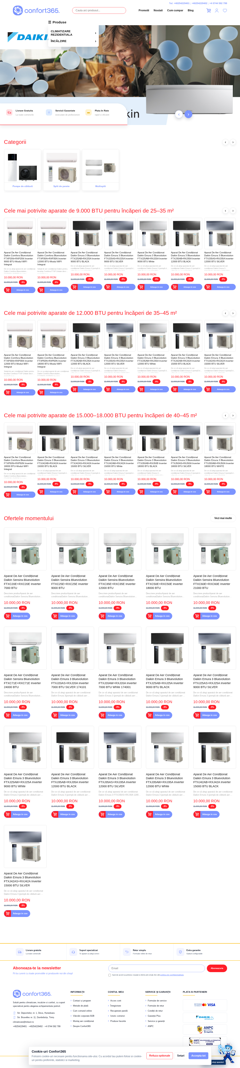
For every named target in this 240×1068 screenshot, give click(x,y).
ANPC (151, 1026)
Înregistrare (115, 1006)
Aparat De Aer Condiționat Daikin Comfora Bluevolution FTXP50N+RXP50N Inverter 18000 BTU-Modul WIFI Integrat (52, 361)
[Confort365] (36, 10)
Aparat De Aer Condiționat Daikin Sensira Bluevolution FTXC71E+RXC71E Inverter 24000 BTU (22, 681)
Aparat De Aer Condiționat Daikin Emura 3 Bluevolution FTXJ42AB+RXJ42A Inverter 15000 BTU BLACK (185, 359)
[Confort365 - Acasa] (32, 994)
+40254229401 (182, 3)
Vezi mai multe (223, 518)
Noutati (158, 10)
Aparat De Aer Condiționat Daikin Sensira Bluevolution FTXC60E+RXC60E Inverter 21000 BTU (211, 582)
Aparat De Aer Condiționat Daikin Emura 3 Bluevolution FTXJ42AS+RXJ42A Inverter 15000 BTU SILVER (218, 359)
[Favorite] (225, 10)
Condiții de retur (155, 1011)
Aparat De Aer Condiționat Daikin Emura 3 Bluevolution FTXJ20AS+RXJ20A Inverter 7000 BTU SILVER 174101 (70, 681)
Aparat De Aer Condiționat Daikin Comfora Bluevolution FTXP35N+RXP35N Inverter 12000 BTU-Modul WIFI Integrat (52, 258)
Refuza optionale (159, 1055)
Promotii (144, 10)
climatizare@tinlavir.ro (23, 1022)
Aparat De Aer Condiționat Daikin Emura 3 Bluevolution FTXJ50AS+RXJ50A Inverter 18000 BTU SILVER (185, 461)
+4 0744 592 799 (218, 3)
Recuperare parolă (119, 1011)
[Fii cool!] (120, 75)
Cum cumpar (175, 10)
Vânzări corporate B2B (83, 1016)
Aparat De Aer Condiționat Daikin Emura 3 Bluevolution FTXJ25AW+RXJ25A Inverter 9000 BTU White (152, 257)
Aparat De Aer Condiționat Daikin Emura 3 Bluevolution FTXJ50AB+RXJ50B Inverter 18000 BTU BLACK (152, 461)
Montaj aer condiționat (83, 1021)
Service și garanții (156, 1021)
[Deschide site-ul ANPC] (205, 1029)
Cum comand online (82, 1011)
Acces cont (115, 1000)
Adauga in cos (22, 290)
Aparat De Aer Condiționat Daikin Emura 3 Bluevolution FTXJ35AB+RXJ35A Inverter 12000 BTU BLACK (185, 257)
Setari (180, 1055)
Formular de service (157, 1000)
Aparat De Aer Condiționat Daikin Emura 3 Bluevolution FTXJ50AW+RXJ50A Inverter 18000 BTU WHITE (219, 461)
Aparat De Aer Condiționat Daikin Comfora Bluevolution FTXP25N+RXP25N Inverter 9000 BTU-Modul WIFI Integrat (18, 258)
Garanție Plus (154, 1016)
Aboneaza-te (217, 968)
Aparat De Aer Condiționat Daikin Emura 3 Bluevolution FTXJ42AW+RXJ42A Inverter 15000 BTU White (119, 461)
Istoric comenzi (117, 1016)
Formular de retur (156, 1006)
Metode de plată (80, 1006)
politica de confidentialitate (172, 975)
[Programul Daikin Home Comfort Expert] (205, 1018)
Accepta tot (198, 1055)
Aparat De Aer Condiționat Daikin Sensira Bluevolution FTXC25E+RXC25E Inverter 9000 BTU (69, 582)
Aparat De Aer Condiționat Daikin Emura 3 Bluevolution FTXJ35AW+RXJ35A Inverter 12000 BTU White (152, 359)
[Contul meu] (217, 10)
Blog (191, 10)
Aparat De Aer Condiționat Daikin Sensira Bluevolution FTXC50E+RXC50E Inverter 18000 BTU (164, 582)
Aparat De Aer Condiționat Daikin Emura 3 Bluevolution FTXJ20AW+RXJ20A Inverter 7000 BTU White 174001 (118, 681)
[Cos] (208, 10)
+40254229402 (199, 3)
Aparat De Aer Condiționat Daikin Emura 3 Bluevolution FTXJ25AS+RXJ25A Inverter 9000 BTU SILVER (118, 257)
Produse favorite (118, 1021)
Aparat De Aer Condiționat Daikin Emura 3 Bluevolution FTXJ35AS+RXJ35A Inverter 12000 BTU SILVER (218, 257)
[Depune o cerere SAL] (205, 1041)
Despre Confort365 (82, 1026)
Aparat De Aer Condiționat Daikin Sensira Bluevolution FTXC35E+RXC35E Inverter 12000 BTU (117, 582)
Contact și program (82, 1000)
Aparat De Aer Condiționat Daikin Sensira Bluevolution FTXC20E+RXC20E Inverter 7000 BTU (22, 582)
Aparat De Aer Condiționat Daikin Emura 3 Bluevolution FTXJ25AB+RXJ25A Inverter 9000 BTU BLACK (85, 257)
